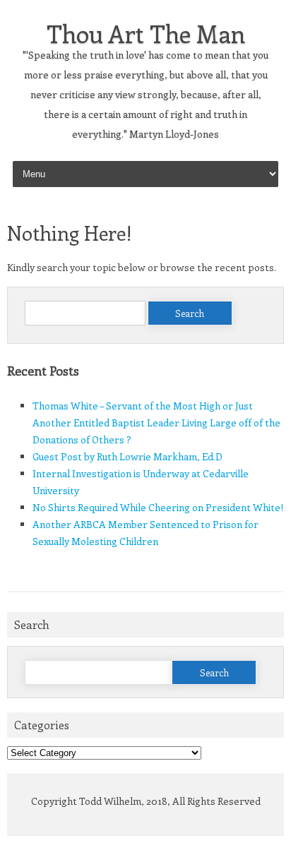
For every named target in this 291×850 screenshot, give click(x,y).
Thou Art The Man (146, 33)
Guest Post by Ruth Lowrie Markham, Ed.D (127, 456)
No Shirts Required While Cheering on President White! (157, 507)
